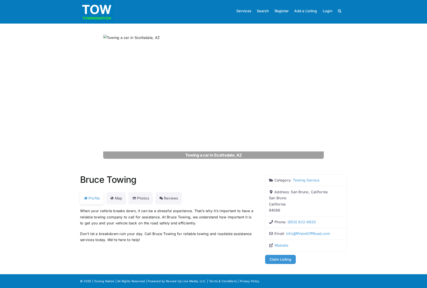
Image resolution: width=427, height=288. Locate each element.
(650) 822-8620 (302, 222)
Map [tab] (118, 198)
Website (281, 245)
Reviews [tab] (171, 198)
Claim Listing (280, 259)
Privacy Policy (249, 281)
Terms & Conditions (223, 281)
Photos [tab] (143, 198)
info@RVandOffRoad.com (308, 233)
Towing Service (306, 180)
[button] (339, 10)
